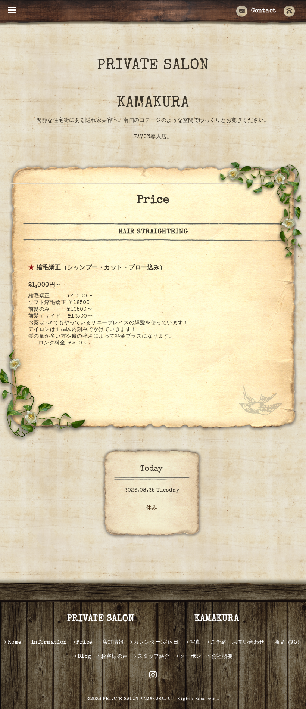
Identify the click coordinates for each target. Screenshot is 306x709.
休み (151, 508)
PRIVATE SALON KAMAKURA (153, 85)
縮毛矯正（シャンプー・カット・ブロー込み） (101, 268)
